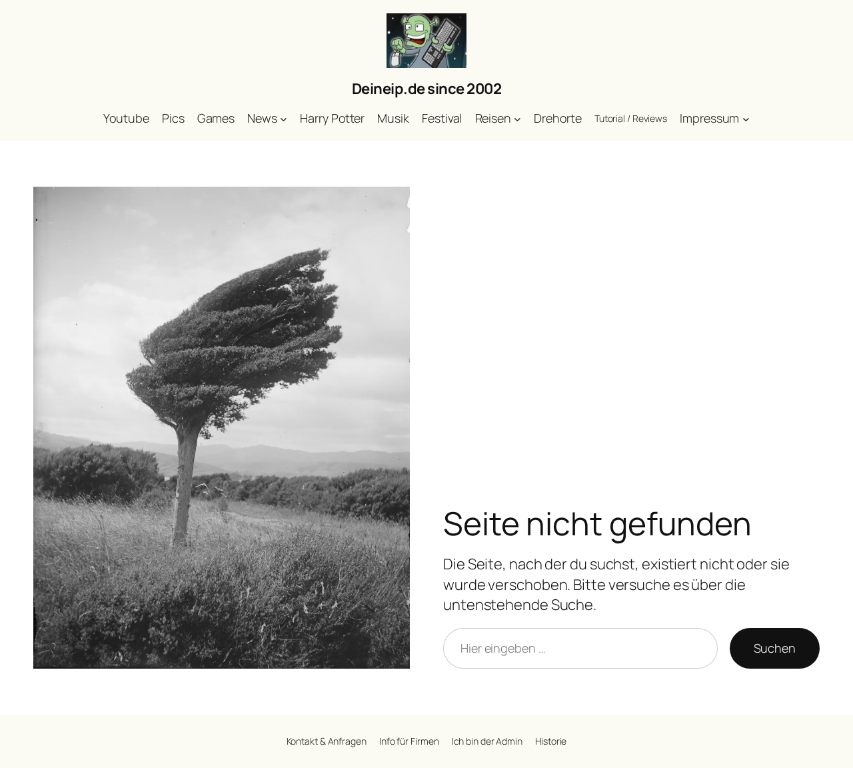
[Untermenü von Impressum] (746, 119)
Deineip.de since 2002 (427, 89)
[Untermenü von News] (283, 119)
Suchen (775, 648)
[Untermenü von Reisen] (517, 119)
